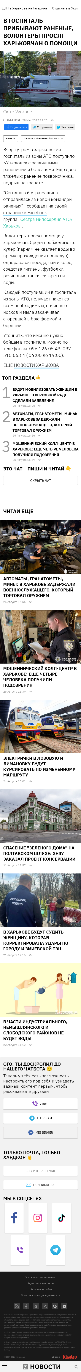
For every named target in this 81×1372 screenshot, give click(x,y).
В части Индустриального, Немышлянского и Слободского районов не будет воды (35, 1030)
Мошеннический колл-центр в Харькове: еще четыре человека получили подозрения (46, 449)
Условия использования (40, 1277)
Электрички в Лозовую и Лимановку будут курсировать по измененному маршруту (39, 766)
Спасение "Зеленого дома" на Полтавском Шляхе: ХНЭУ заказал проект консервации (39, 853)
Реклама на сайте (41, 1289)
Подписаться (44, 1185)
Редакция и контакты (40, 1283)
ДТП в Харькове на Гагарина (24, 8)
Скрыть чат (40, 480)
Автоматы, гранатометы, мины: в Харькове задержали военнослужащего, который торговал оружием (39, 587)
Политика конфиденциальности (40, 1295)
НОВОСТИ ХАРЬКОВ (35, 365)
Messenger (44, 1132)
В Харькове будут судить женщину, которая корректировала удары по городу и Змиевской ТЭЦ (35, 940)
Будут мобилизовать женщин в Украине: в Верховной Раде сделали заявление (45, 395)
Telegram (44, 1118)
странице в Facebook (25, 212)
